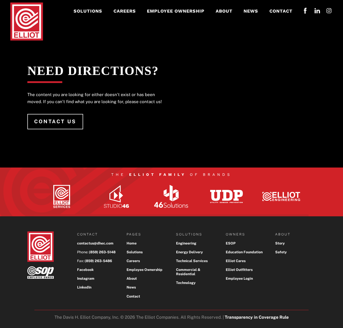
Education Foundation (244, 252)
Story (280, 243)
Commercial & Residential (188, 272)
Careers (133, 261)
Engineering (186, 243)
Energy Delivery (189, 252)
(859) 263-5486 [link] (98, 261)
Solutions (135, 252)
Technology (186, 283)
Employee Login (239, 278)
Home (132, 243)
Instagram (85, 278)
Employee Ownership (144, 270)
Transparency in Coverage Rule (257, 317)
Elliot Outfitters (239, 270)
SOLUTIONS (88, 11)
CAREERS (124, 11)
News (131, 287)
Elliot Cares (236, 261)
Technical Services (192, 261)
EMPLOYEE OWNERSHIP (175, 11)
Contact (133, 296)
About (132, 278)
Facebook (85, 270)
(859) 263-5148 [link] (102, 252)
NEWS (251, 11)
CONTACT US (55, 121)
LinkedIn (84, 287)
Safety (281, 252)
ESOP (231, 243)
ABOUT (224, 11)
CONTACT (281, 11)
